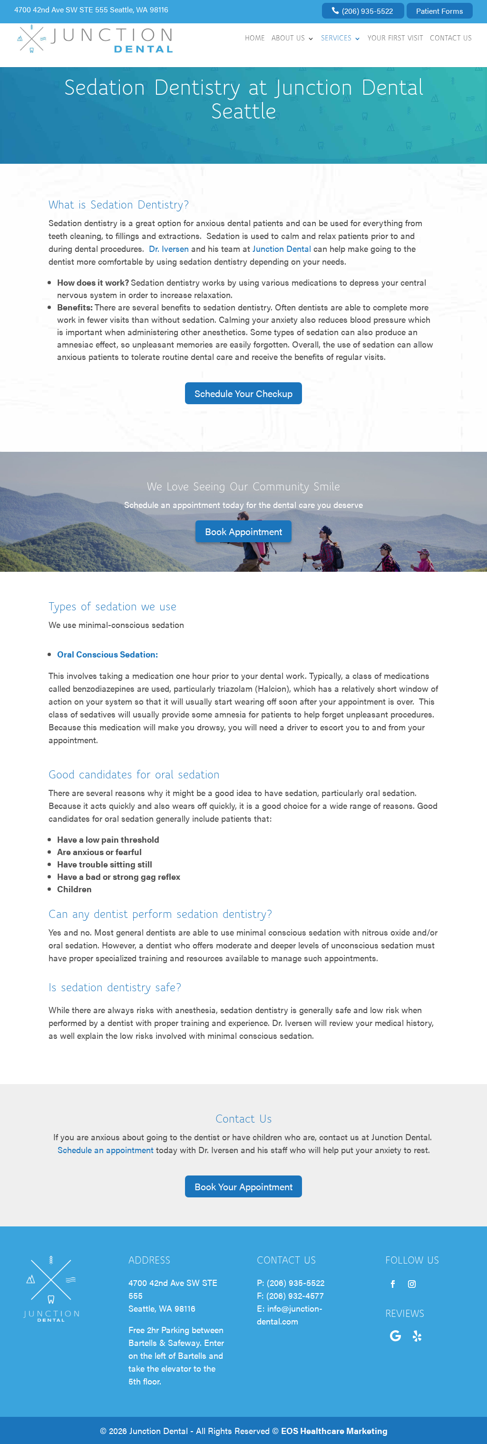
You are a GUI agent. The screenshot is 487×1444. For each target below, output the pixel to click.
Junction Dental (282, 248)
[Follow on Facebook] (392, 1284)
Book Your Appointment (243, 1186)
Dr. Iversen (169, 248)
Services (336, 38)
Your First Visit (395, 38)
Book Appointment (243, 531)
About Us (288, 38)
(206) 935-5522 (367, 10)
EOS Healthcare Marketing (334, 1430)
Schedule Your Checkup (243, 393)
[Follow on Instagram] (411, 1284)
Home (255, 38)
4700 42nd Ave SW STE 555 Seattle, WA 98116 (91, 9)
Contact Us (451, 38)
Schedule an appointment (106, 1149)
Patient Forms (439, 10)
